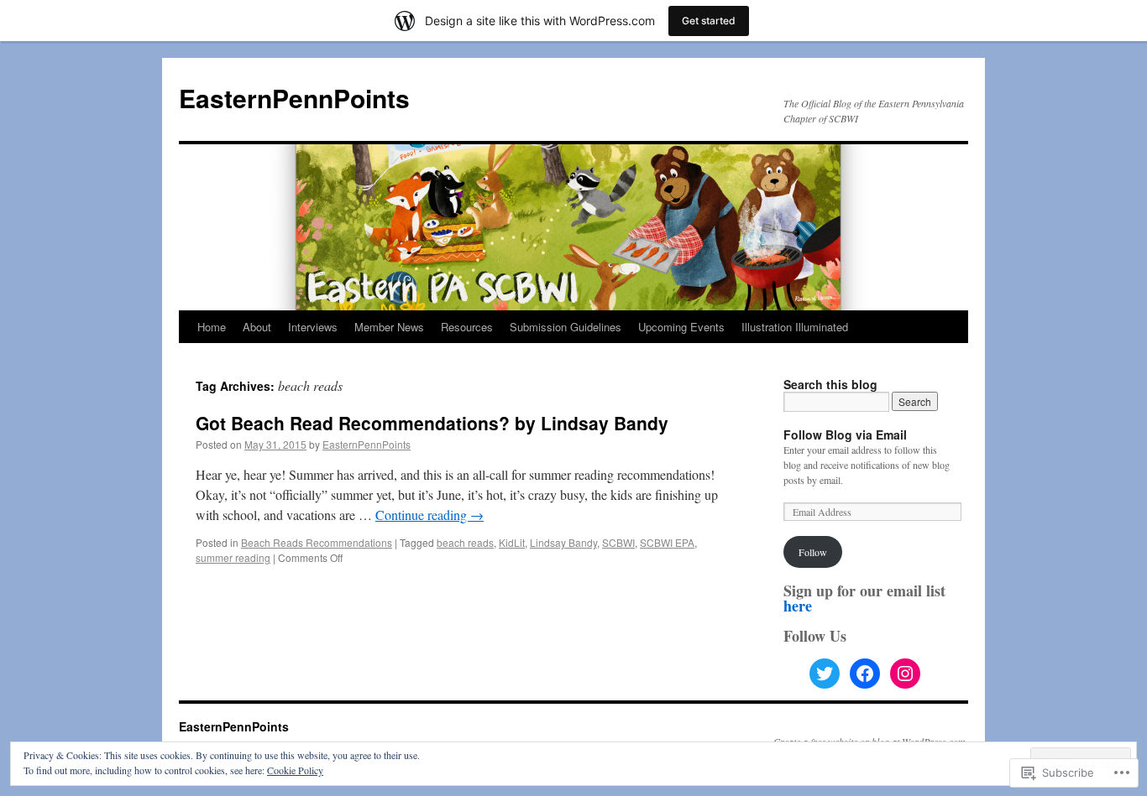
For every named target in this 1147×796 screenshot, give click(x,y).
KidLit (512, 542)
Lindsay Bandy (563, 542)
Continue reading (429, 514)
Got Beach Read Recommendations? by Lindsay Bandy (432, 422)
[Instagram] (905, 673)
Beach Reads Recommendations (316, 542)
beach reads (465, 542)
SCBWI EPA (667, 542)
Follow (813, 552)
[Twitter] (824, 673)
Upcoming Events (681, 327)
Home (211, 327)
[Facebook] (865, 673)
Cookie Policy (295, 770)
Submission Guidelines (565, 327)
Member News (389, 327)
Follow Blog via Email (845, 434)
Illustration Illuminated (794, 327)
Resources (467, 327)
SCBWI (618, 542)
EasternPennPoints (294, 98)
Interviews (313, 327)
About (257, 327)
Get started (709, 20)
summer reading (233, 557)
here (797, 606)
